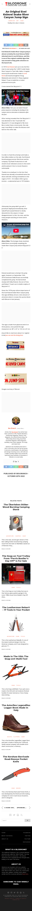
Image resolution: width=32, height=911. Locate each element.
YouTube (27, 838)
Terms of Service (21, 898)
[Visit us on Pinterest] (17, 893)
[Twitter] (18, 461)
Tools (18, 587)
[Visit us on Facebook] (10, 814)
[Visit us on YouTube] (11, 893)
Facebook (26, 832)
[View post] (16, 522)
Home (3, 832)
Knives (18, 788)
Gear (22, 20)
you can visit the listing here (14, 335)
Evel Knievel (11, 67)
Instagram (26, 842)
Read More (5, 549)
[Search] (27, 820)
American (11, 20)
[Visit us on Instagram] (18, 814)
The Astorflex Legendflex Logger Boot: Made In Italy (16, 707)
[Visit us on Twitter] (14, 893)
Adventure (10, 536)
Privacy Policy (9, 898)
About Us (5, 838)
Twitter (27, 835)
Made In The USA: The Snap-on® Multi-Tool (16, 657)
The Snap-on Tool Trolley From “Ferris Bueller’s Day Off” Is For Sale (16, 558)
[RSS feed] (2, 4)
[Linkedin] (16, 461)
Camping (18, 536)
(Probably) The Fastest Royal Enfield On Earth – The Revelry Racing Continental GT (23, 807)
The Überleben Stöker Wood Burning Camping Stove (16, 507)
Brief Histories (7, 835)
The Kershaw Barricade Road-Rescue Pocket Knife (16, 759)
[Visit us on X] (14, 814)
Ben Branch (13, 48)
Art (17, 20)
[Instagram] (13, 461)
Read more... (25, 874)
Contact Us (16, 899)
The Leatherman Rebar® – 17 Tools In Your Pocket (16, 608)
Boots (9, 736)
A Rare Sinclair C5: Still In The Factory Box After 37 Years (10, 807)
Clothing (16, 736)
